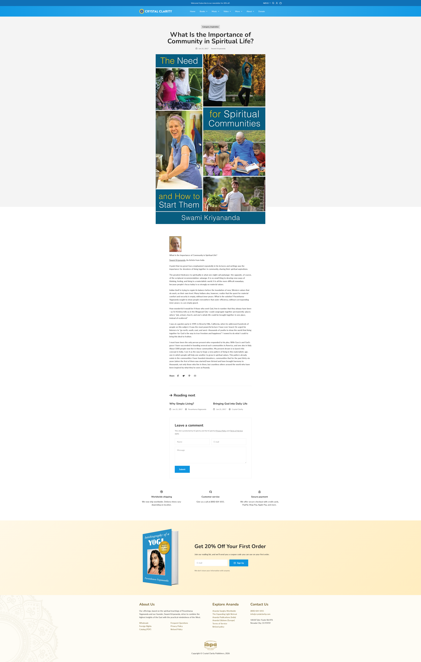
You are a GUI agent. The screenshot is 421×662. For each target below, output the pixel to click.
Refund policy (218, 626)
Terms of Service (236, 431)
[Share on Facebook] (178, 376)
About (249, 11)
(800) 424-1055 (257, 611)
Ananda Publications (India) (224, 617)
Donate (261, 11)
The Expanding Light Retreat (224, 614)
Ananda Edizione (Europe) (223, 620)
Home (192, 11)
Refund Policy (176, 629)
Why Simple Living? (181, 403)
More (237, 11)
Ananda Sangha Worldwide (224, 611)
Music (214, 11)
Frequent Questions (179, 623)
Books (202, 11)
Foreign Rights (145, 626)
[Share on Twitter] (183, 376)
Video (226, 11)
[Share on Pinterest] (189, 376)
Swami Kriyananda (177, 260)
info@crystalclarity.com (260, 614)
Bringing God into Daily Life (230, 403)
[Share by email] (195, 376)
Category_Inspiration (210, 27)
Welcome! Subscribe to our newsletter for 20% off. (210, 3)
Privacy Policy (221, 431)
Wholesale (143, 623)
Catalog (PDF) (145, 629)
